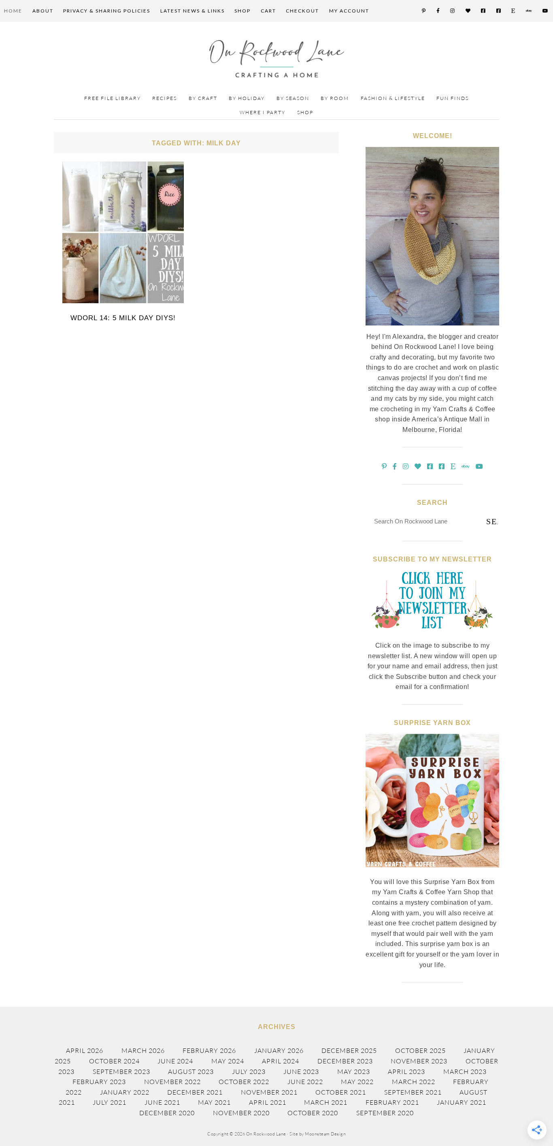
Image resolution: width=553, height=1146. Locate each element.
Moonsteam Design (325, 1134)
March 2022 (413, 1082)
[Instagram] (452, 11)
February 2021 (392, 1102)
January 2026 (279, 1050)
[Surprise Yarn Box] (432, 872)
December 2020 (167, 1113)
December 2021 (195, 1092)
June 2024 (175, 1061)
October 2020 (312, 1113)
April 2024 (280, 1061)
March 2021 (325, 1102)
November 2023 (419, 1061)
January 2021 (461, 1102)
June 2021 (162, 1102)
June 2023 (301, 1071)
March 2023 (465, 1071)
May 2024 (227, 1061)
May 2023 (353, 1071)
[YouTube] (545, 11)
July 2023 (249, 1071)
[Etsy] (513, 11)
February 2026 (209, 1050)
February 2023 (99, 1082)
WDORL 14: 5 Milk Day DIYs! (123, 318)
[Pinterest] (424, 11)
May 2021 (214, 1102)
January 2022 (124, 1092)
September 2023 (121, 1071)
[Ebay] (529, 11)
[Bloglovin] (468, 11)
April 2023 (406, 1071)
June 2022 (305, 1082)
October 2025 (420, 1050)
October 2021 (340, 1092)
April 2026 (84, 1050)
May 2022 (357, 1082)
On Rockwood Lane (276, 58)
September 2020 (385, 1113)
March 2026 (143, 1050)
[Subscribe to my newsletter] (432, 635)
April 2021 (267, 1102)
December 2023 (345, 1061)
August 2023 (191, 1071)
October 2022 (244, 1082)
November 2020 (241, 1113)
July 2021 (109, 1102)
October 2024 (114, 1061)
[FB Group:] (483, 11)
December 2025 (349, 1050)
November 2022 (172, 1082)
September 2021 (413, 1092)
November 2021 (269, 1092)
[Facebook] (438, 11)
